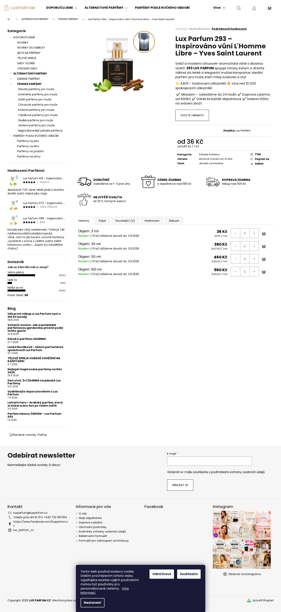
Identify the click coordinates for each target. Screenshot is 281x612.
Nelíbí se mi (15, 288)
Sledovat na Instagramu (244, 574)
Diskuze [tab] (174, 221)
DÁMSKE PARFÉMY (28, 79)
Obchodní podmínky (93, 527)
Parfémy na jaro (28, 141)
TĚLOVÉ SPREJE (26, 58)
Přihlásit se (180, 485)
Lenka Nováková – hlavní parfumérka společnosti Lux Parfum (35, 349)
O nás (83, 513)
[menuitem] (61, 7)
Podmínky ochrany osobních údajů (102, 531)
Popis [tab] (102, 221)
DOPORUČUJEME (24, 37)
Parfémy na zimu (28, 156)
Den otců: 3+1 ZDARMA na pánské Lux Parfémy (34, 382)
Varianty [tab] (83, 221)
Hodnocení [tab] (152, 221)
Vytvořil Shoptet (263, 600)
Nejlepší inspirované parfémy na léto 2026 (35, 371)
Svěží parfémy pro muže (34, 99)
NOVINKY (23, 42)
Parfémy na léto (28, 146)
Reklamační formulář (93, 536)
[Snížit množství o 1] (235, 233)
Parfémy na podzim (30, 151)
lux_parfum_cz (23, 530)
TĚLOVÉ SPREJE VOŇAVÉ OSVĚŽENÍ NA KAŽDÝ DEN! (34, 360)
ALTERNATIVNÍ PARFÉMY (30, 73)
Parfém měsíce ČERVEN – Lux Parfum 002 (34, 415)
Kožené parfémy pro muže (36, 110)
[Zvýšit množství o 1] (254, 233)
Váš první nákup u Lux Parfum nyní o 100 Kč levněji (34, 315)
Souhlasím (189, 574)
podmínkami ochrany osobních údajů (238, 472)
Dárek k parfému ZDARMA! (27, 339)
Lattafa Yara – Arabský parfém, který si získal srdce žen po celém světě (35, 404)
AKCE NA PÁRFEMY (29, 53)
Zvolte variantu (192, 115)
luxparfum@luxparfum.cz (30, 513)
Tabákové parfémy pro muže (38, 115)
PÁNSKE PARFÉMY (29, 84)
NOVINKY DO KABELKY (31, 48)
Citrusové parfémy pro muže (37, 105)
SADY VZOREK (26, 63)
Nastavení (92, 602)
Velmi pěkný (16, 272)
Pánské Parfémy (209, 154)
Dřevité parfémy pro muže (36, 89)
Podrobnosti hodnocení (229, 29)
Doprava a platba (90, 522)
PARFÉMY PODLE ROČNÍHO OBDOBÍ (36, 136)
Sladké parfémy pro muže (35, 120)
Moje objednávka (90, 518)
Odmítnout (161, 574)
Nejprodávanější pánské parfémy (40, 130)
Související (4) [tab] (125, 221)
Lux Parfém (243, 130)
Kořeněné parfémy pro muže (37, 94)
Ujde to (12, 280)
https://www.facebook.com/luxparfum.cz (40, 523)
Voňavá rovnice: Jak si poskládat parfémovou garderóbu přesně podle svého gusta (35, 328)
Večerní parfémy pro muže (36, 125)
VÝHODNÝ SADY (27, 68)
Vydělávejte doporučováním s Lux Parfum (33, 393)
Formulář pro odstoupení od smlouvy (104, 541)
